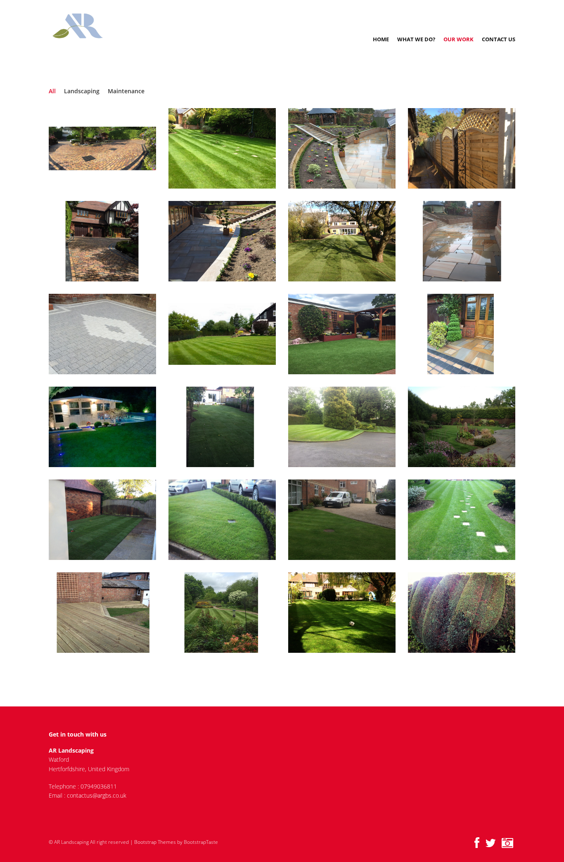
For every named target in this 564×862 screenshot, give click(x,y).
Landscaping (82, 91)
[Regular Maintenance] (348, 520)
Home (381, 39)
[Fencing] (468, 148)
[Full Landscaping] (348, 148)
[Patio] (468, 241)
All (52, 91)
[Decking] (109, 613)
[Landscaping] (348, 241)
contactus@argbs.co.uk (96, 795)
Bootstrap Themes (155, 841)
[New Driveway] (109, 148)
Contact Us (498, 39)
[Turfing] (109, 520)
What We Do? (416, 39)
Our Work (458, 39)
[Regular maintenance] (468, 520)
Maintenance (126, 91)
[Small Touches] (468, 334)
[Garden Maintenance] (228, 148)
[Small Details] (468, 613)
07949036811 (99, 786)
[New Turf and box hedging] (228, 520)
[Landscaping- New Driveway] (109, 241)
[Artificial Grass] (348, 334)
